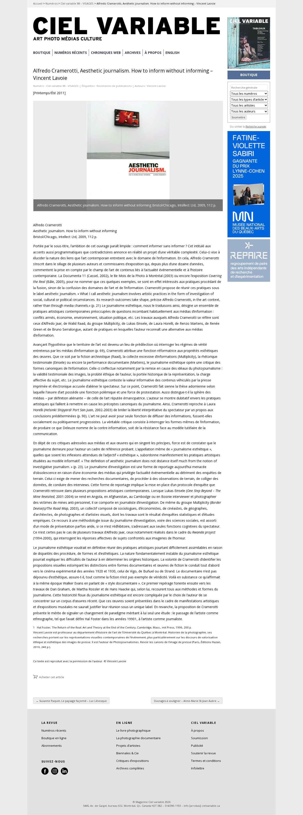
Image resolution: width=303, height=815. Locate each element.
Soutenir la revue (203, 753)
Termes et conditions (206, 761)
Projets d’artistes (128, 745)
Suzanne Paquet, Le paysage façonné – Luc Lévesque (71, 701)
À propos (197, 730)
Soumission (199, 738)
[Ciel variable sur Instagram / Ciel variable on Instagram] (54, 773)
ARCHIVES (133, 52)
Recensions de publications (114, 86)
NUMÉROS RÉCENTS (70, 52)
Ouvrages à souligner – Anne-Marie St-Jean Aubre (187, 701)
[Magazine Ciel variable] (128, 41)
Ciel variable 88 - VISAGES (62, 86)
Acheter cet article (51, 677)
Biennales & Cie (127, 753)
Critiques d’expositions (132, 761)
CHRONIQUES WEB (106, 52)
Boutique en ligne (54, 738)
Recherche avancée (255, 126)
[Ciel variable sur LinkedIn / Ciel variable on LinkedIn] (64, 773)
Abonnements (51, 745)
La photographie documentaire (138, 738)
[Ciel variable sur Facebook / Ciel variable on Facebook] (45, 773)
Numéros (51, 3)
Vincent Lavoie (156, 86)
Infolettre (197, 768)
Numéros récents (53, 730)
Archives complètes (130, 768)
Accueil (37, 3)
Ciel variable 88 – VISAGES (77, 3)
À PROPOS (153, 52)
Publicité (197, 745)
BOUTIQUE (41, 52)
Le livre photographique (133, 730)
